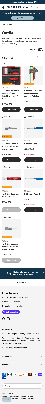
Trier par (5, 55)
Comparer (32, 50)
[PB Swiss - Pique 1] (33, 128)
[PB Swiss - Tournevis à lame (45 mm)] (11, 178)
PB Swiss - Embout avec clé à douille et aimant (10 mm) (10, 246)
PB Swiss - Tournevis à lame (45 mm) (10, 195)
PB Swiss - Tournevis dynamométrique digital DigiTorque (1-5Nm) (10, 94)
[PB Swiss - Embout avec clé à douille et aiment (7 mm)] (11, 128)
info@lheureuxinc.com (18, 347)
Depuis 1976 (32, 2)
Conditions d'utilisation (27, 399)
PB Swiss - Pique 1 (32, 143)
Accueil (4, 24)
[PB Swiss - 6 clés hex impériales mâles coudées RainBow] (33, 75)
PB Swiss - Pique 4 (32, 194)
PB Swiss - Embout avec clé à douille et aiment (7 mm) (10, 146)
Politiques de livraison (27, 397)
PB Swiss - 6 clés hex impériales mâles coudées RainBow (33, 93)
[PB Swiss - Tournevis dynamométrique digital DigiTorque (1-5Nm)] (11, 75)
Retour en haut (22, 282)
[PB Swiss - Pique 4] (33, 178)
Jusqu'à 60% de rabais (22, 18)
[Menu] (41, 7)
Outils (10, 24)
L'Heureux (10, 393)
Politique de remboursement (10, 397)
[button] (36, 7)
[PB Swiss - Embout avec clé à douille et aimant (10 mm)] (11, 228)
